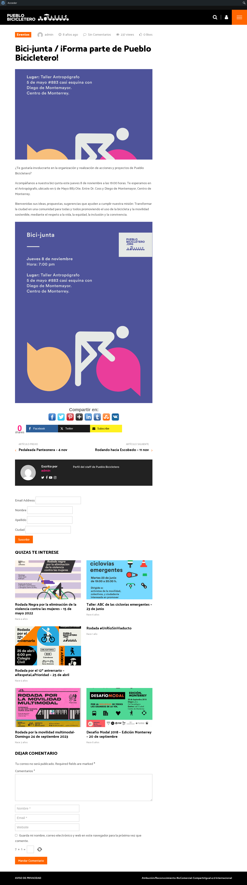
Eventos (23, 34)
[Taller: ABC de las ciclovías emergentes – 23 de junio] (119, 598)
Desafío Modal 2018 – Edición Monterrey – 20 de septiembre (119, 734)
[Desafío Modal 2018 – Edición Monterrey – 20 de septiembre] (119, 726)
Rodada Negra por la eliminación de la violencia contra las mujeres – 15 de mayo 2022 (45, 609)
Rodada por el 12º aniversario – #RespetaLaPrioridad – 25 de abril (42, 673)
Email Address (25, 500)
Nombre (20, 510)
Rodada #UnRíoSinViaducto (108, 628)
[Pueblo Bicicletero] (38, 21)
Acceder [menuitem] (12, 2)
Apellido (20, 520)
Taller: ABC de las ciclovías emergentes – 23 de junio (119, 607)
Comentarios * (25, 771)
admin (49, 34)
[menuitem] (3, 3)
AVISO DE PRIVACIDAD (28, 878)
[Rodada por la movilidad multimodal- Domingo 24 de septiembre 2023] (48, 726)
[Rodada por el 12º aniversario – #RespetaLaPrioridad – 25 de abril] (48, 664)
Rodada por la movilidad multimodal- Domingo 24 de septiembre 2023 (45, 734)
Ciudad (20, 530)
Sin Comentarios (99, 34)
